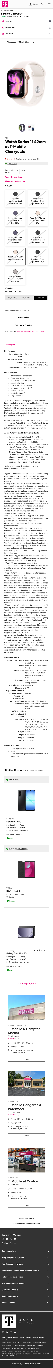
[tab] (10, 344)
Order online (23, 317)
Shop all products (26, 983)
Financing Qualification (15, 181)
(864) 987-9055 (18, 1123)
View (26, 1059)
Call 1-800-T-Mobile (23, 325)
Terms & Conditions (13, 177)
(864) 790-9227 (17, 1192)
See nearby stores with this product (31, 331)
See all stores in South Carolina (26, 1224)
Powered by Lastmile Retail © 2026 (26, 1364)
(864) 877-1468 (17, 1046)
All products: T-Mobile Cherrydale (20, 42)
